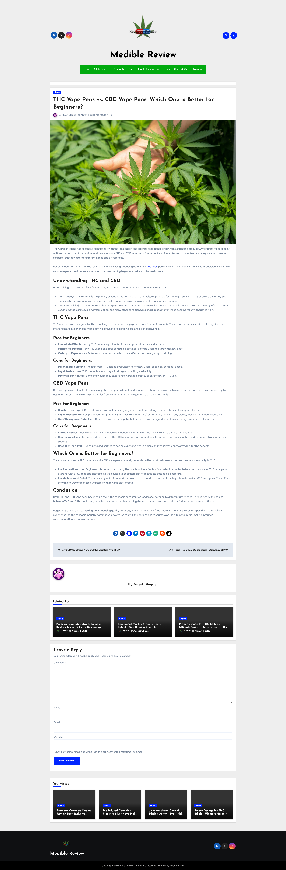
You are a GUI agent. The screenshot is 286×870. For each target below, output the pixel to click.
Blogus (162, 865)
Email (57, 722)
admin (64, 631)
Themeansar (177, 865)
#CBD (103, 115)
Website (58, 737)
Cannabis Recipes (123, 69)
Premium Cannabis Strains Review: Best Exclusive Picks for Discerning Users (78, 627)
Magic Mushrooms (148, 69)
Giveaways (197, 69)
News (167, 69)
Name (57, 707)
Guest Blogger (69, 115)
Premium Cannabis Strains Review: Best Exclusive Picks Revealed (74, 814)
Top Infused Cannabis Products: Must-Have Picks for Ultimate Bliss (120, 814)
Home (86, 69)
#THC (109, 115)
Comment (60, 662)
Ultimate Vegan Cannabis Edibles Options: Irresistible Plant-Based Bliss (166, 814)
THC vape (152, 266)
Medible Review (143, 55)
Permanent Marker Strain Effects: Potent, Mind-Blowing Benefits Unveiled (139, 627)
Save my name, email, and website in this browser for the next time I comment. (100, 751)
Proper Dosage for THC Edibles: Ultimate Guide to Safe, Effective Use (211, 814)
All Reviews (100, 69)
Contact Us (180, 69)
